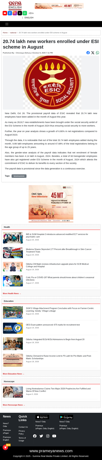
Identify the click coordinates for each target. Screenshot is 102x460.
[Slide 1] (59, 4)
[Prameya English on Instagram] (48, 436)
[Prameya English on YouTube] (54, 436)
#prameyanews (19, 176)
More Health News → (12, 293)
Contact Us (23, 427)
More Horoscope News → (14, 405)
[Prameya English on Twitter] (41, 436)
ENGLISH (29, 18)
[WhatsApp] (25, 13)
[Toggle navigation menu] (6, 24)
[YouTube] (5, 13)
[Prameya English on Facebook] (35, 436)
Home (5, 33)
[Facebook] (10, 13)
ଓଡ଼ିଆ (31, 13)
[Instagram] (15, 13)
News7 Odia (40, 422)
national (13, 33)
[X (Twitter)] (20, 13)
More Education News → (13, 374)
